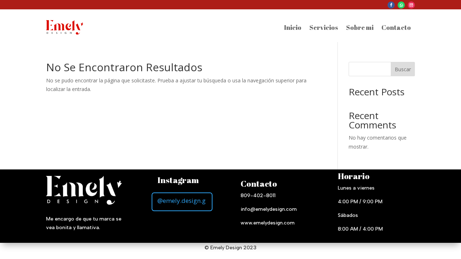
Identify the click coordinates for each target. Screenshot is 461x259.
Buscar (403, 69)
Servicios (323, 27)
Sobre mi (359, 27)
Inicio (292, 27)
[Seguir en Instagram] (411, 5)
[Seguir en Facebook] (391, 5)
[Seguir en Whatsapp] (401, 5)
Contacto (396, 27)
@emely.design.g (181, 200)
